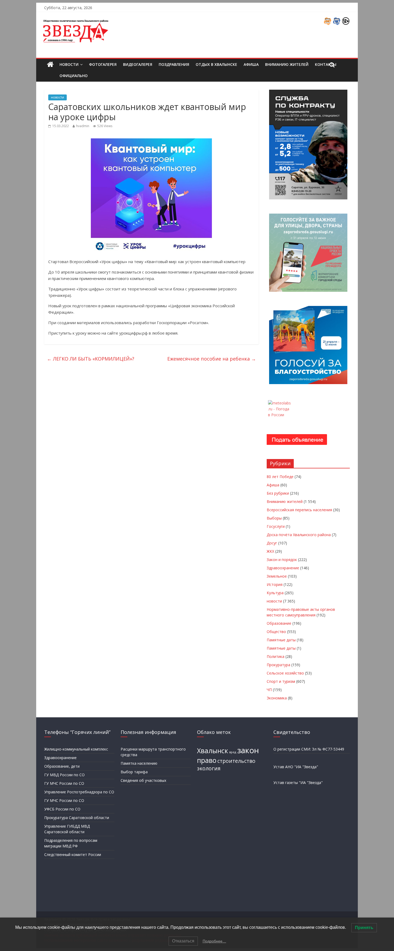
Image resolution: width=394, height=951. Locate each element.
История (275, 584)
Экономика (277, 697)
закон (248, 750)
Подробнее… (214, 941)
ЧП (269, 689)
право (206, 760)
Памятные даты (281, 639)
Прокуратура (278, 664)
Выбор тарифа (134, 771)
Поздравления (174, 64)
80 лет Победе (280, 476)
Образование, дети (62, 766)
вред (232, 752)
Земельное (277, 576)
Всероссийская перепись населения (299, 509)
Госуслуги (276, 526)
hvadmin (82, 126)
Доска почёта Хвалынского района (299, 534)
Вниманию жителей (286, 64)
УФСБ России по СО (62, 809)
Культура (275, 592)
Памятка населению (139, 763)
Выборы (274, 518)
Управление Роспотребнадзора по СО (79, 791)
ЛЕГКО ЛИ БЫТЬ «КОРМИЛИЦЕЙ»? (90, 358)
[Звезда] (50, 64)
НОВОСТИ (69, 64)
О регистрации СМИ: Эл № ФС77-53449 (308, 749)
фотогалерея (103, 64)
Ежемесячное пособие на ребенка (211, 358)
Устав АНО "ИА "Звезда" (295, 766)
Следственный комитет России (72, 854)
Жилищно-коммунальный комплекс (76, 749)
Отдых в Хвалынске (216, 64)
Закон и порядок (282, 559)
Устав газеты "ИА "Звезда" (298, 782)
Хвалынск (212, 750)
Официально (74, 75)
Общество (276, 631)
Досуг (272, 542)
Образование (279, 623)
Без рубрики (278, 493)
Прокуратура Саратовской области (76, 817)
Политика (275, 656)
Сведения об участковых (143, 780)
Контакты (325, 64)
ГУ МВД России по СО (64, 774)
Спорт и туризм (281, 681)
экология (209, 768)
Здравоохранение (283, 567)
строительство (236, 760)
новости (57, 97)
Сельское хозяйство (285, 673)
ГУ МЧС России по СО (64, 783)
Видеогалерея (137, 64)
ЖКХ (270, 551)
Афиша (251, 64)
